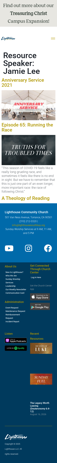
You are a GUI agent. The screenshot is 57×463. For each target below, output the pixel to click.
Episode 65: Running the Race (27, 127)
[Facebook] (48, 248)
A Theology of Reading (26, 198)
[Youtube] (9, 248)
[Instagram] (28, 248)
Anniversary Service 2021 (23, 82)
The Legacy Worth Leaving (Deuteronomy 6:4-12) (40, 407)
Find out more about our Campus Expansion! (28, 13)
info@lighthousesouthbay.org (28, 225)
